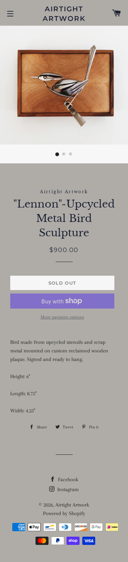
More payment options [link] (62, 317)
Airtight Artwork (64, 14)
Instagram (67, 489)
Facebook (67, 479)
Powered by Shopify (64, 513)
